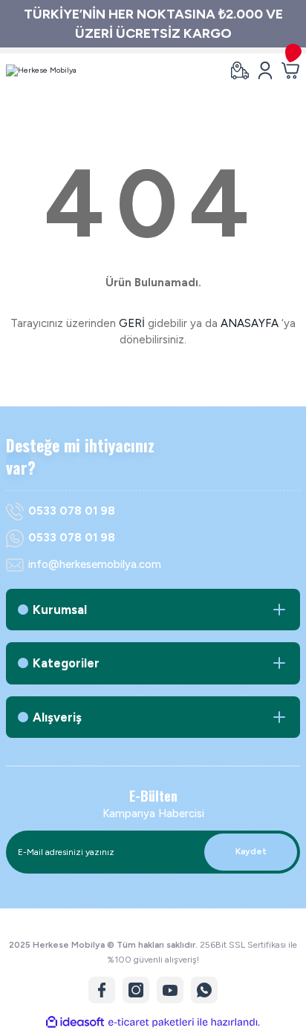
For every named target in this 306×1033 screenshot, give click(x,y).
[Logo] (41, 70)
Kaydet (251, 851)
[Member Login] (265, 70)
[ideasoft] (75, 1022)
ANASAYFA (250, 323)
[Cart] (290, 70)
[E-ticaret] (151, 1022)
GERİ (132, 323)
